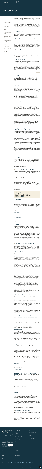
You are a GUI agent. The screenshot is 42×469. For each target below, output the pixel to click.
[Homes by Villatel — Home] (5, 2)
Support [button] (16, 450)
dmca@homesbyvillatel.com (20, 196)
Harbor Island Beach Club (32, 438)
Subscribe (11, 444)
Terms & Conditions (17, 455)
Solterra (30, 435)
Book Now (13, 1)
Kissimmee (16, 433)
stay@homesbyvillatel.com (18, 261)
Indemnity (5, 44)
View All (16, 441)
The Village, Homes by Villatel (19, 436)
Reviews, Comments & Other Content (7, 33)
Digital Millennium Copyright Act (7, 37)
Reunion (30, 436)
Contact (3, 458)
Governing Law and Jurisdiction (6, 51)
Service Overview (6, 20)
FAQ (15, 452)
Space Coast (17, 438)
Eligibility (5, 29)
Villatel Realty (29, 462)
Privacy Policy (17, 453)
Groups (3, 455)
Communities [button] (31, 430)
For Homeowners (4, 453)
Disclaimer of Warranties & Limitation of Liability (7, 46)
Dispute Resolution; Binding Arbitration (7, 48)
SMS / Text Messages (6, 26)
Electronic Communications (7, 24)
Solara (29, 433)
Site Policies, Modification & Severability (7, 41)
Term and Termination (6, 42)
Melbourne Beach (17, 439)
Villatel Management (21, 462)
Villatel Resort (13, 462)
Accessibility (16, 456)
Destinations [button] (17, 430)
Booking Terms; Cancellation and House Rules (7, 23)
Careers (3, 456)
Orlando (16, 432)
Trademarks (5, 38)
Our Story (3, 452)
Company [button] (3, 450)
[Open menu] (18, 2)
